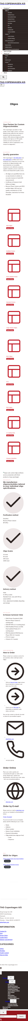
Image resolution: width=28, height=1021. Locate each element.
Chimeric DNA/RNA (11, 31)
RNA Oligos (10, 27)
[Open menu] (2, 84)
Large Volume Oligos (11, 21)
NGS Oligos (10, 23)
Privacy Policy (4, 935)
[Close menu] (1, 973)
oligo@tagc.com (10, 739)
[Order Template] (7, 817)
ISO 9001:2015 (17, 157)
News (5, 72)
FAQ (6, 57)
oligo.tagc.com (9, 802)
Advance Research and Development (12, 49)
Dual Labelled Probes (12, 16)
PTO (8, 25)
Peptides (2, 950)
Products (5, 978)
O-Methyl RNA (10, 29)
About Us (5, 1008)
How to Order (7, 51)
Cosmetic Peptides (11, 38)
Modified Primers (11, 14)
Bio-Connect (10, 66)
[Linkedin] (1, 968)
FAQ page (15, 707)
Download (7, 861)
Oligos (2, 948)
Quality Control (8, 59)
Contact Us (3, 931)
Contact (6, 55)
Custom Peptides (11, 36)
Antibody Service (8, 47)
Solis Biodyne (10, 64)
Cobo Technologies (11, 68)
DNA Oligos (10, 12)
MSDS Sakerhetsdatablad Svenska (11, 864)
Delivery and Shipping (6, 939)
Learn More (10, 228)
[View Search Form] (3, 77)
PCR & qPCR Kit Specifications (13, 42)
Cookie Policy (4, 937)
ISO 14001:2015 (7, 159)
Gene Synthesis (8, 44)
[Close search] (3, 1012)
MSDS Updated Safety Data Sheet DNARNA (13, 858)
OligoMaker (10, 70)
